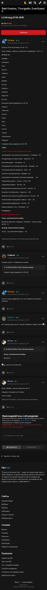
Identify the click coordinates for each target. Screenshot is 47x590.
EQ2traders (6, 511)
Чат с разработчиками (10, 565)
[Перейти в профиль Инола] (4, 342)
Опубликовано (18, 43)
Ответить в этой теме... (15, 436)
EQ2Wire (5, 504)
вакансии (35, 479)
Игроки (4, 529)
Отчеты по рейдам (20, 25)
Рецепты (5, 536)
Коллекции (6, 543)
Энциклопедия (7, 501)
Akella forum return (8, 575)
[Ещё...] (42, 41)
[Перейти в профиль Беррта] (4, 318)
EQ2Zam (5, 508)
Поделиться (12, 447)
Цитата (11, 246)
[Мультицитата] (3, 246)
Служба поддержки (9, 568)
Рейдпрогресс (7, 518)
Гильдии (5, 533)
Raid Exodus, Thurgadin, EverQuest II (23, 10)
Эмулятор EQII (7, 558)
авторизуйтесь (25, 420)
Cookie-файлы (27, 582)
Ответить (23, 32)
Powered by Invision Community (23, 587)
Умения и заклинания (9, 547)
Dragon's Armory (8, 515)
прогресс (25, 479)
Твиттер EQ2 (6, 561)
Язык (17, 582)
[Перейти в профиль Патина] (4, 42)
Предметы (6, 540)
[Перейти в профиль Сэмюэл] (4, 256)
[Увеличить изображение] (44, 324)
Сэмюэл (11, 255)
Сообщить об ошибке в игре (13, 572)
